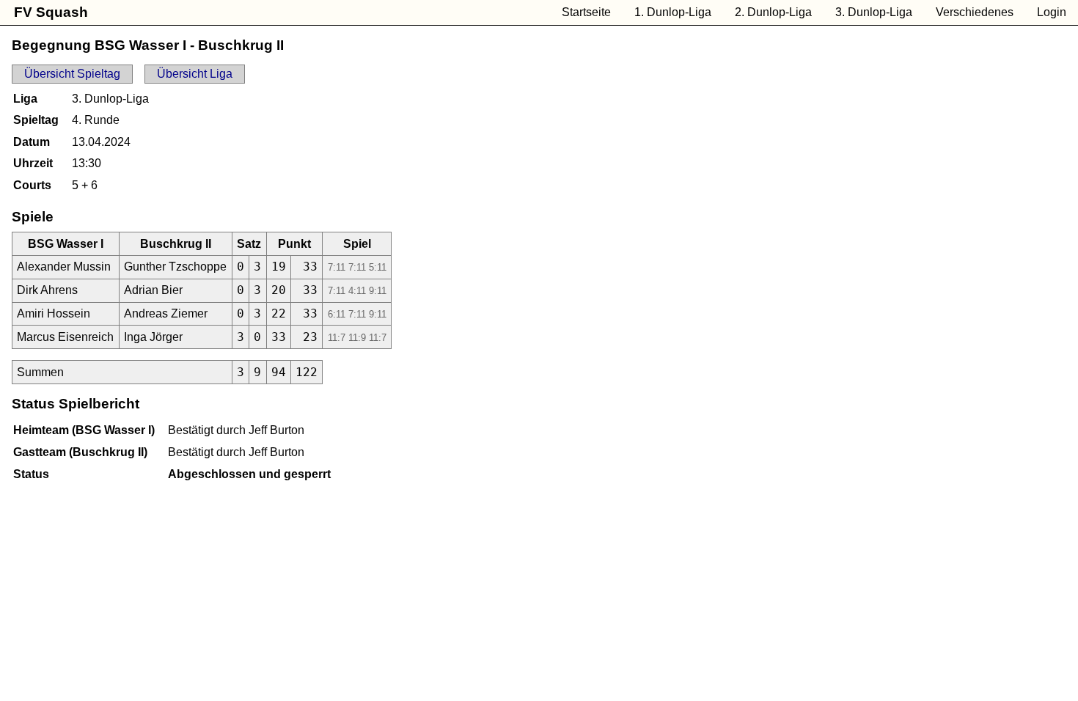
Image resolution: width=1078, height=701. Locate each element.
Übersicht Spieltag (72, 73)
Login (1051, 12)
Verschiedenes (974, 12)
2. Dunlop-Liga (773, 12)
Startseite (586, 12)
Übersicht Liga (194, 73)
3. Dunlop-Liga (873, 12)
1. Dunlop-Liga (672, 12)
